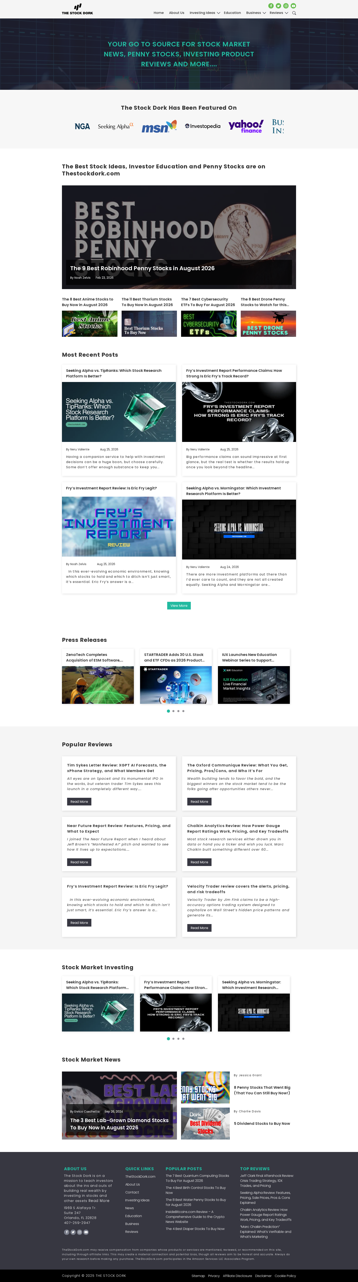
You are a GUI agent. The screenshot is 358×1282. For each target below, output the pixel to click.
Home (159, 12)
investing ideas (202, 12)
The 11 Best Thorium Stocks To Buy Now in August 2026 (147, 302)
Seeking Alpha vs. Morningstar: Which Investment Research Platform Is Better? (233, 490)
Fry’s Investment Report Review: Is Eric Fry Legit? (111, 488)
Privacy (214, 1275)
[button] (168, 711)
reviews (276, 12)
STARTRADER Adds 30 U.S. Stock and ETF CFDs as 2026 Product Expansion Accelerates (173, 657)
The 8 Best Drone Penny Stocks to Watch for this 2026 (264, 302)
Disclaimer (263, 1275)
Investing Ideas (137, 1200)
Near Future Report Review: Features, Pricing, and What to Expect (119, 828)
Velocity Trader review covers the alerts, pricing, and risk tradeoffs (238, 889)
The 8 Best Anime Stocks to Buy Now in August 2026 (87, 302)
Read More (79, 801)
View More (179, 605)
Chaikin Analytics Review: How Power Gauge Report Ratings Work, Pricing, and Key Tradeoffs (237, 828)
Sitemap (198, 1275)
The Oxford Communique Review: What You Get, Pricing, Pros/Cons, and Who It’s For (237, 768)
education (232, 12)
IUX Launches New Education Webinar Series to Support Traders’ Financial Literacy (249, 657)
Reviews (131, 1231)
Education (133, 1216)
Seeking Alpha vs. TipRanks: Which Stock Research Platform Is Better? (114, 373)
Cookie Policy (285, 1275)
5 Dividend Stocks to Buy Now (262, 1123)
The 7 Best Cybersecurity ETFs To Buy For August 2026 (208, 302)
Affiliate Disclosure (237, 1275)
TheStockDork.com (140, 1176)
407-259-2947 (77, 1222)
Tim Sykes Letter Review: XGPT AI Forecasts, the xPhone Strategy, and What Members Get (116, 768)
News (129, 1208)
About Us (176, 12)
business (253, 12)
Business (132, 1223)
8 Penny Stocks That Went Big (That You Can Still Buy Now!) (262, 1090)
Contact (132, 1192)
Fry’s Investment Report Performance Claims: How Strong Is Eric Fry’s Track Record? (234, 373)
